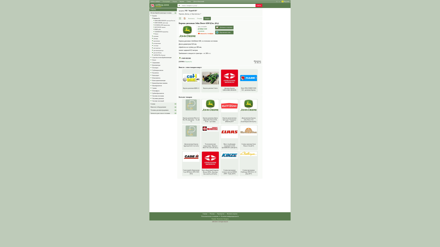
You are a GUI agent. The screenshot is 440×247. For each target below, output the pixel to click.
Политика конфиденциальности (230, 216)
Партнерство (220, 214)
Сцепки (154, 88)
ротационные (157, 43)
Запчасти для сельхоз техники (160, 113)
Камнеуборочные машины (159, 83)
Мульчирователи (157, 85)
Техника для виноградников (159, 110)
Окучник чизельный (158, 101)
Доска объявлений (198, 1)
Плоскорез (155, 67)
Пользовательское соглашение (210, 216)
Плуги (154, 60)
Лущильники (156, 62)
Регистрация (166, 1)
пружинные (156, 41)
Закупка (181, 1)
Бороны (154, 16)
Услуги (175, 1)
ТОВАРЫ (153, 10)
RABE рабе (158, 29)
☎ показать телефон (205, 33)
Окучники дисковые (158, 98)
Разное (156, 34)
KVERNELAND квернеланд (162, 25)
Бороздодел (155, 75)
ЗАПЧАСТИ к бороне (159, 55)
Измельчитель (156, 78)
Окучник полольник (158, 96)
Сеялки (153, 104)
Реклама (212, 214)
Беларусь (226, 219)
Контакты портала (232, 214)
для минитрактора (158, 50)
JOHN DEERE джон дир (161, 22)
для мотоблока (157, 52)
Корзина (285, 1)
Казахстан (220, 219)
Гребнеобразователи (158, 93)
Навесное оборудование (158, 107)
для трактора (157, 48)
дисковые (155, 36)
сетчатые (155, 45)
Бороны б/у (188, 61)
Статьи (189, 1)
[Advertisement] (219, 195)
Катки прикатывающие (158, 80)
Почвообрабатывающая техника (161, 13)
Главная (205, 214)
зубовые (155, 38)
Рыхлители (155, 73)
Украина (213, 219)
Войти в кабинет (155, 1)
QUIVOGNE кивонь (160, 27)
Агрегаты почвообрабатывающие (162, 57)
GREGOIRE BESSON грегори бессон (165, 20)
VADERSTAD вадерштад (161, 31)
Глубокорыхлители (157, 70)
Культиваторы (156, 65)
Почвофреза (155, 91)
